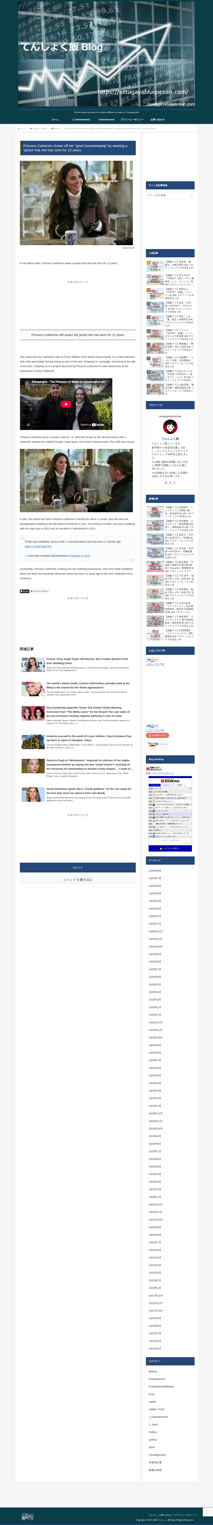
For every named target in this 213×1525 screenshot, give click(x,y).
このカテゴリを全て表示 (170, 840)
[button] (191, 195)
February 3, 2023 (80, 555)
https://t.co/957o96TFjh (38, 546)
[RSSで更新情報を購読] (174, 482)
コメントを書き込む (78, 879)
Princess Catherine (40, 591)
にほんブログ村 (155, 664)
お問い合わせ (165, 1515)
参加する (188, 843)
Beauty (26, 591)
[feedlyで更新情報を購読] (170, 482)
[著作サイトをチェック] (166, 482)
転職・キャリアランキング (160, 773)
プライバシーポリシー (184, 1515)
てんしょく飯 (170, 438)
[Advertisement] (78, 304)
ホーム (153, 1515)
